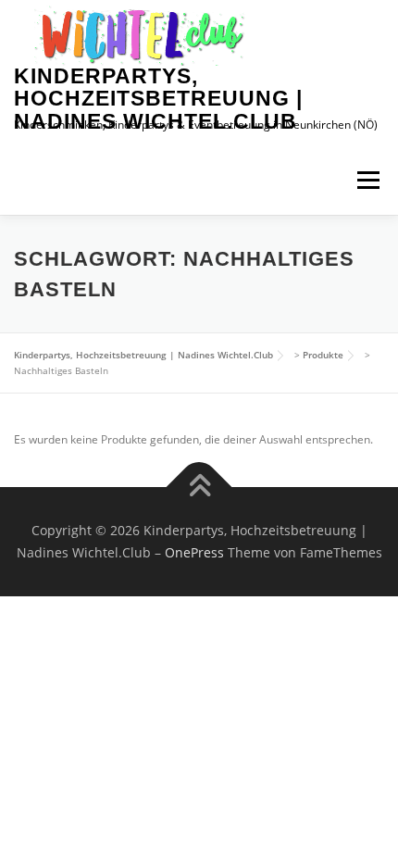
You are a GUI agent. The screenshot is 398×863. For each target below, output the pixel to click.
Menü (366, 180)
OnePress (194, 552)
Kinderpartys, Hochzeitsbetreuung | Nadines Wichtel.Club (158, 98)
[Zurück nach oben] (199, 487)
